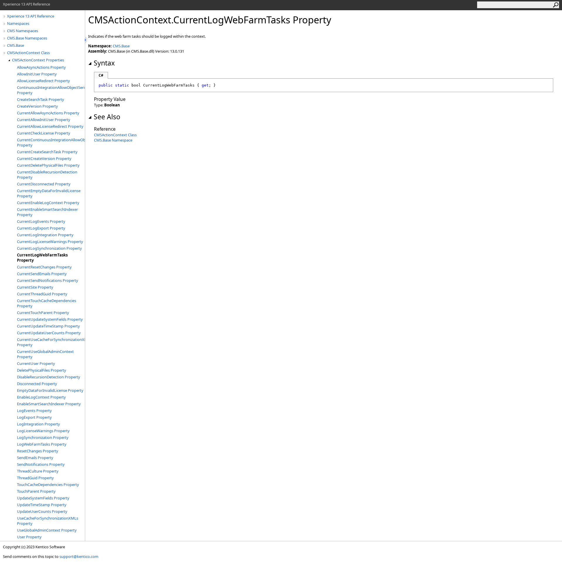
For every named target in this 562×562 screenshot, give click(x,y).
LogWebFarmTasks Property (41, 444)
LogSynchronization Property (42, 437)
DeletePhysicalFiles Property (41, 370)
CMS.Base (15, 45)
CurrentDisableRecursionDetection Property (47, 174)
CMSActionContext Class (28, 52)
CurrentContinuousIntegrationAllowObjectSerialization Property (51, 142)
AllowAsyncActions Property (41, 67)
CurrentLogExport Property (41, 228)
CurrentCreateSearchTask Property (47, 151)
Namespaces (18, 23)
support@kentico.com (78, 556)
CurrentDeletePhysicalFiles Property (48, 165)
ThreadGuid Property (35, 477)
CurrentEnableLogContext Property (48, 202)
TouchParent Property (36, 491)
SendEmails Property (35, 457)
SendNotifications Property (41, 464)
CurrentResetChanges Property (44, 267)
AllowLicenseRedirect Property (43, 80)
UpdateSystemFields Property (43, 498)
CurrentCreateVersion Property (44, 158)
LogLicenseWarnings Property (43, 430)
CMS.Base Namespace (113, 140)
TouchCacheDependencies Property (48, 484)
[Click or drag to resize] (86, 40)
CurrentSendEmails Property (42, 273)
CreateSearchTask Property (40, 99)
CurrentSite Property (35, 287)
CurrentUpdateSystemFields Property (50, 319)
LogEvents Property (34, 410)
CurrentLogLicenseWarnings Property (50, 241)
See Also (107, 116)
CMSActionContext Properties (38, 60)
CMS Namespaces (22, 30)
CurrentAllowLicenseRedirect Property (50, 126)
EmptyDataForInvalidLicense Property (50, 390)
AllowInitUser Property (37, 74)
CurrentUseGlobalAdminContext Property (45, 354)
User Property (29, 536)
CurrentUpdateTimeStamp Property (48, 326)
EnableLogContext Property (41, 397)
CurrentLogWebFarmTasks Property (42, 257)
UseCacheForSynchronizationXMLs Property (47, 521)
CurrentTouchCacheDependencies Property (46, 303)
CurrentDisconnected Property (44, 184)
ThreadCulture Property (38, 471)
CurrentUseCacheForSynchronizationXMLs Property (51, 342)
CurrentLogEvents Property (41, 221)
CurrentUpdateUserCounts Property (49, 332)
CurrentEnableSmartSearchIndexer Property (47, 212)
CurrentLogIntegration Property (45, 234)
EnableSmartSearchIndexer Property (49, 403)
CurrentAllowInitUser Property (43, 119)
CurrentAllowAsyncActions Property (48, 112)
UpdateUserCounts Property (42, 511)
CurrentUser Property (36, 363)
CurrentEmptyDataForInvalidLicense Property (48, 193)
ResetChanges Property (37, 451)
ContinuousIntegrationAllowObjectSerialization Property (51, 90)
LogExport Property (34, 417)
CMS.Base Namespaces (27, 38)
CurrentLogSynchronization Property (49, 248)
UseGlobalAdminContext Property (47, 530)
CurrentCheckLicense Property (43, 133)
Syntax (104, 63)
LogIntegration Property (38, 424)
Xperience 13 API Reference (30, 16)
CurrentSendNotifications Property (47, 280)
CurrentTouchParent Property (43, 312)
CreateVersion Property (37, 106)
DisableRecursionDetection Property (48, 377)
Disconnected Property (37, 383)
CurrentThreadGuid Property (42, 293)
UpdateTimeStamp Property (41, 504)
